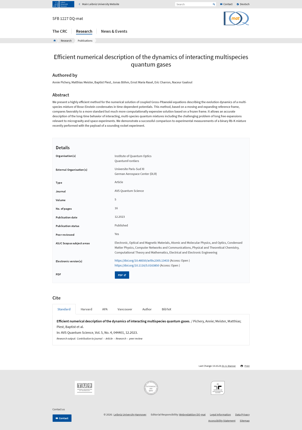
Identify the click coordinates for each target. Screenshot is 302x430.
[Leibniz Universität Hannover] (63, 4)
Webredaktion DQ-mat (192, 414)
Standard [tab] (64, 309)
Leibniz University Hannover (130, 414)
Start (214, 4)
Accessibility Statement (221, 420)
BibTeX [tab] (166, 309)
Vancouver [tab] (125, 309)
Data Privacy (242, 414)
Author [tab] (147, 309)
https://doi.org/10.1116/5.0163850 (137, 265)
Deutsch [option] (245, 4)
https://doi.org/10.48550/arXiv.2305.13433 (142, 260)
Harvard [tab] (86, 309)
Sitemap (245, 420)
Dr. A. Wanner (229, 365)
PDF (120, 275)
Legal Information (220, 414)
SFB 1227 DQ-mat (67, 18)
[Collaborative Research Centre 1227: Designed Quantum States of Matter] (53, 40)
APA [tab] (104, 309)
